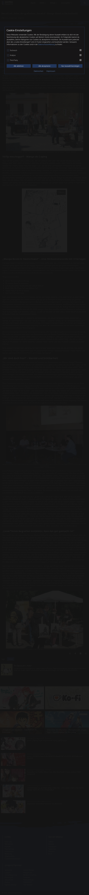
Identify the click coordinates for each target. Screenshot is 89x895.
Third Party (14, 60)
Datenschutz (38, 71)
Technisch (13, 50)
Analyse (13, 55)
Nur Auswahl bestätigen (70, 66)
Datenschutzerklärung (46, 44)
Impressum (50, 71)
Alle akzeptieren (44, 66)
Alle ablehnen (19, 66)
